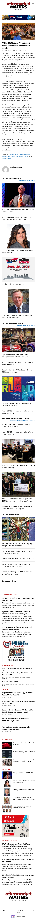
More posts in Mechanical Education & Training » (22, 420)
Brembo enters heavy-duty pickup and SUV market (23, 743)
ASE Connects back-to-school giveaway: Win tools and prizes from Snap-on (18, 507)
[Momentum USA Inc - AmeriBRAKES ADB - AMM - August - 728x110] (18, 19)
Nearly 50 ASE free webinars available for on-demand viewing (18, 412)
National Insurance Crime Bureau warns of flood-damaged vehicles (17, 552)
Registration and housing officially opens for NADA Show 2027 (16, 404)
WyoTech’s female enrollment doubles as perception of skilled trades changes (16, 613)
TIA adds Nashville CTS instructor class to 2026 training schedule (17, 371)
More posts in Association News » (26, 180)
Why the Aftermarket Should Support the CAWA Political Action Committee (17, 673)
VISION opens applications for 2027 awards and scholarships (17, 363)
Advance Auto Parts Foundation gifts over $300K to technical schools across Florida (17, 500)
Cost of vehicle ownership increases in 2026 (18, 559)
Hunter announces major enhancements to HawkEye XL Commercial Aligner (23, 760)
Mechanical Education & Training (18, 156)
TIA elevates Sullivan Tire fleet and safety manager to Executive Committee (24, 798)
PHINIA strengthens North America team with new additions (22, 806)
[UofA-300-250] (15, 661)
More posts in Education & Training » (25, 325)
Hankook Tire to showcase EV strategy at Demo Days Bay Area (18, 599)
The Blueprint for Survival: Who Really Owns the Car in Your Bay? (18, 702)
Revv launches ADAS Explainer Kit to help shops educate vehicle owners (24, 752)
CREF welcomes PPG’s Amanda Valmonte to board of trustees (16, 677)
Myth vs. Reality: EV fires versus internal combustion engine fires (15, 719)
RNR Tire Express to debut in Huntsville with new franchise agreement (17, 628)
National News (6, 158)
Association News (16, 154)
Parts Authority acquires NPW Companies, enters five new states (17, 573)
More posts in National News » (27, 514)
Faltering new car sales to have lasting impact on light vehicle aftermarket (18, 545)
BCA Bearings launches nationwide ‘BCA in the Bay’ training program (18, 466)
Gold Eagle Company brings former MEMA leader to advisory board (18, 684)
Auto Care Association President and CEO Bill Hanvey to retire (17, 669)
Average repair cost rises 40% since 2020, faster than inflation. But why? (17, 565)
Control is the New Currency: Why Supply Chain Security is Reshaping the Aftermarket (18, 711)
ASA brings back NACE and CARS (10, 681)
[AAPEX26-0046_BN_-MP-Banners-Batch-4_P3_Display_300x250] (15, 837)
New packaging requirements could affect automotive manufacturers (16, 728)
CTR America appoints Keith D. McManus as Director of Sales (23, 790)
